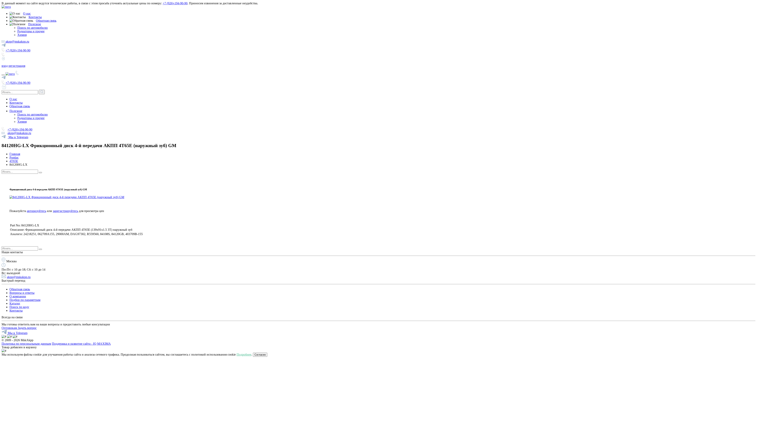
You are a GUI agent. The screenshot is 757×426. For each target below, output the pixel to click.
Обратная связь (46, 20)
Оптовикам (10, 328)
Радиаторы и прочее (31, 31)
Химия (22, 34)
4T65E (13, 161)
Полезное (34, 24)
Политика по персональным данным (26, 343)
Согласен (260, 354)
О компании (17, 296)
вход (5, 65)
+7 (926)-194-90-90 (175, 3)
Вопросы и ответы (21, 292)
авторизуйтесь (36, 211)
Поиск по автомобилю (32, 27)
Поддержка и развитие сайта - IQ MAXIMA (81, 343)
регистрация (16, 65)
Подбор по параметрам (24, 300)
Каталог (14, 303)
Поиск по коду (19, 307)
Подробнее (244, 354)
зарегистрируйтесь (65, 211)
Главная (14, 154)
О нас (27, 13)
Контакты (35, 17)
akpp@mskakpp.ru (17, 41)
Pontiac (14, 157)
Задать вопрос (27, 328)
